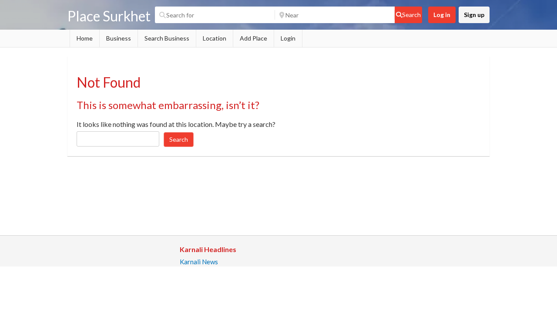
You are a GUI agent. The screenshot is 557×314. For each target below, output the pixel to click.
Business (118, 38)
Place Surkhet (109, 15)
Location (214, 38)
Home (85, 38)
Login (288, 38)
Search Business (166, 38)
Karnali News (199, 262)
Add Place (253, 38)
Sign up (474, 14)
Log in (441, 14)
